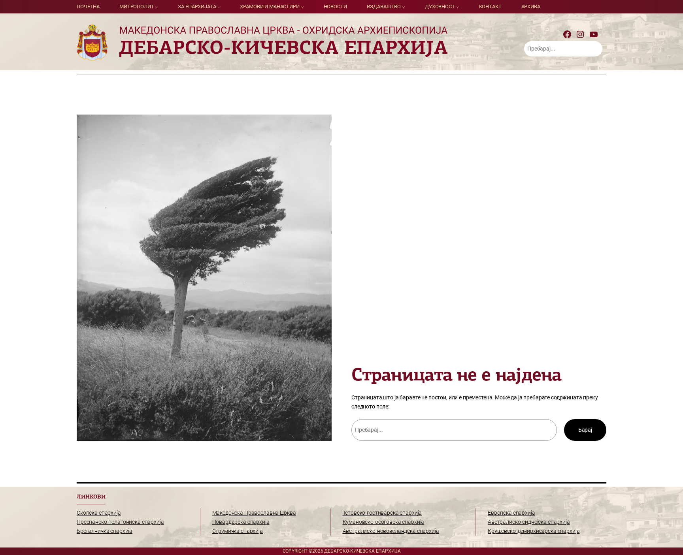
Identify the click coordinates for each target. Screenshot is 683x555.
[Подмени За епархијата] (219, 6)
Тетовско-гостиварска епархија (382, 513)
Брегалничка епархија (104, 531)
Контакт (490, 6)
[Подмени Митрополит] (156, 6)
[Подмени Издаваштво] (403, 6)
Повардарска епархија (241, 522)
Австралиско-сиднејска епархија (529, 522)
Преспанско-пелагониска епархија (120, 522)
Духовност (440, 6)
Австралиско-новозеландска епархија (391, 531)
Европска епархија (511, 513)
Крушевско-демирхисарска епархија (533, 531)
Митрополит (136, 6)
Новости (335, 6)
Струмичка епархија (237, 531)
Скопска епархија (99, 513)
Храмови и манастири (269, 6)
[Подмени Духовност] (457, 6)
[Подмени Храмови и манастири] (302, 6)
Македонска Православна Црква (254, 513)
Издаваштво (384, 6)
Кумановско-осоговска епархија (384, 522)
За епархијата (197, 6)
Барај (585, 430)
